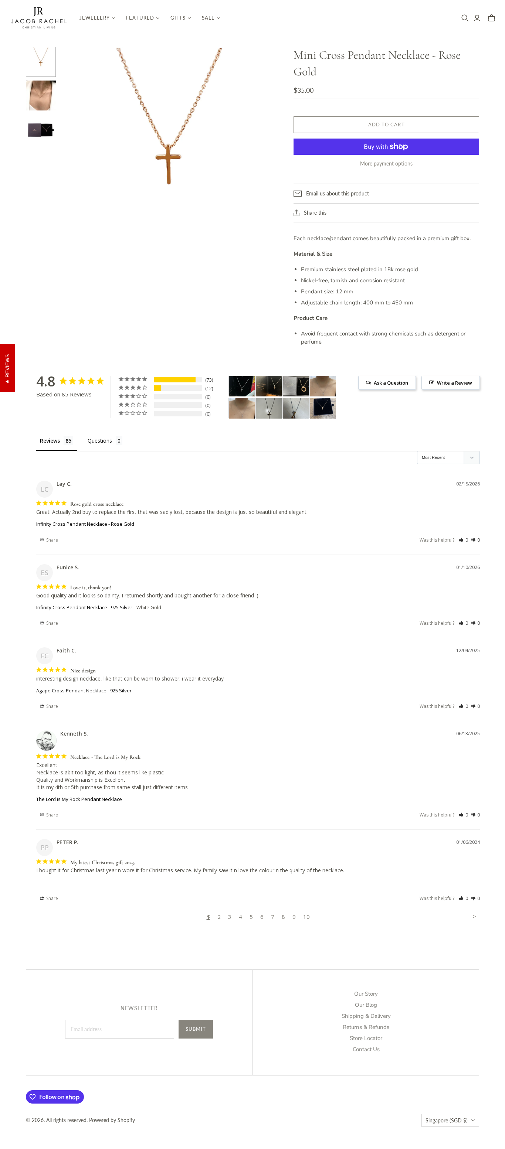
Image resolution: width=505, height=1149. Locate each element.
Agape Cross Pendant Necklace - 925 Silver (84, 690)
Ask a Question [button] (391, 382)
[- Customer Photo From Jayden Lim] (296, 408)
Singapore (447, 1120)
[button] (463, 540)
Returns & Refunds (366, 1027)
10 (306, 916)
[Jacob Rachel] (39, 17)
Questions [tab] (100, 440)
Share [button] (51, 540)
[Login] (477, 18)
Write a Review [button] (454, 382)
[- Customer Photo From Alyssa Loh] (323, 386)
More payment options (386, 163)
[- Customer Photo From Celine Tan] (323, 408)
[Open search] (465, 18)
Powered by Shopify (112, 1120)
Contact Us (366, 1049)
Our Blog (366, 1005)
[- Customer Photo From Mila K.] (296, 386)
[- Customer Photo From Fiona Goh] (269, 408)
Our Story (366, 994)
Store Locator (366, 1038)
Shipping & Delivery (366, 1016)
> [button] (474, 916)
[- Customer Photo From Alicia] (242, 386)
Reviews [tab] (50, 440)
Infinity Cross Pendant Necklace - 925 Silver (84, 607)
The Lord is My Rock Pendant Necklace (79, 799)
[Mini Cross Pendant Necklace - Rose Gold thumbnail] (41, 62)
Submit (196, 1029)
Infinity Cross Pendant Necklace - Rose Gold (85, 524)
